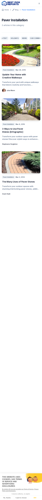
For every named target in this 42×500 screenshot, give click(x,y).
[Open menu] (39, 3)
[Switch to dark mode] (34, 3)
